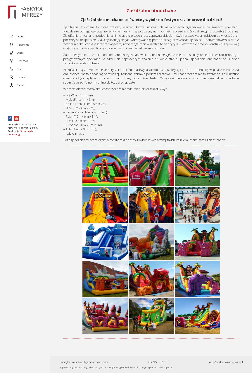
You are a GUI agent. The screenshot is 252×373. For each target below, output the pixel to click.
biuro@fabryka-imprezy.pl (225, 362)
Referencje (23, 44)
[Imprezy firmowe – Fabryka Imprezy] (25, 13)
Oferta (20, 36)
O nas (20, 52)
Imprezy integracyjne (70, 367)
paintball (124, 367)
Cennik (21, 85)
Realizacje (22, 61)
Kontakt (21, 77)
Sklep (20, 69)
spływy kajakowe (165, 367)
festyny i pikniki (148, 367)
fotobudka (134, 367)
